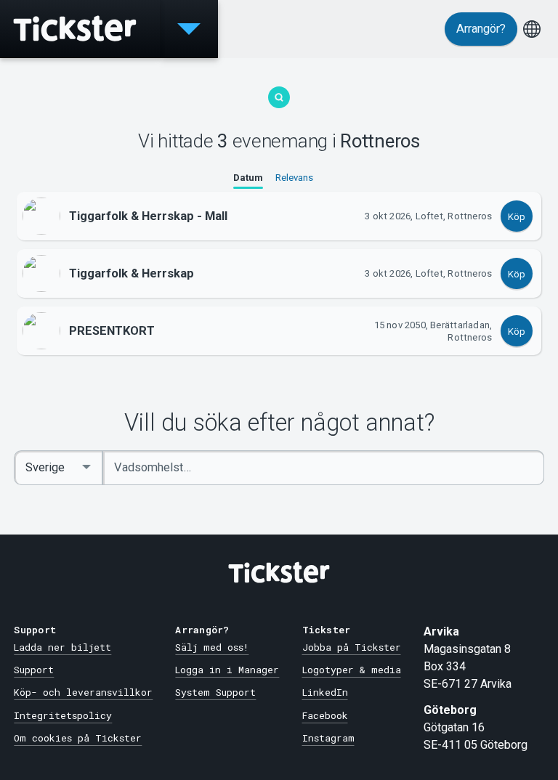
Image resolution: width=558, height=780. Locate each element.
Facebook (325, 715)
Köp (516, 216)
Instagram (328, 737)
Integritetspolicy (63, 715)
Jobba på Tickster (351, 647)
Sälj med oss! (211, 647)
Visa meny (189, 29)
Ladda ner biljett (62, 647)
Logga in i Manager (227, 669)
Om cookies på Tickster (78, 737)
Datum (248, 177)
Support (34, 669)
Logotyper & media (351, 669)
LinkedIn (325, 692)
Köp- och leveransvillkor (83, 692)
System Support (215, 692)
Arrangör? (481, 29)
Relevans (294, 177)
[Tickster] (80, 29)
